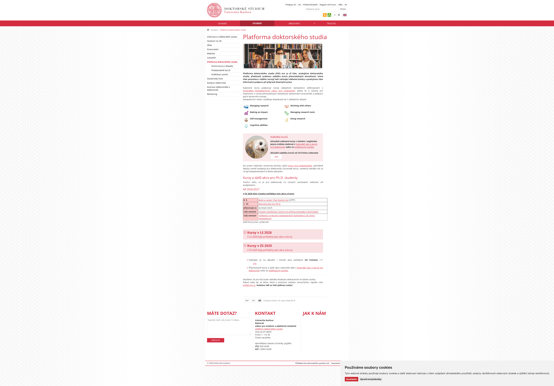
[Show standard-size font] (335, 15)
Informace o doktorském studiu (222, 36)
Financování (213, 49)
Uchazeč (222, 23)
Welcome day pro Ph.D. (269, 204)
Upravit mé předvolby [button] (370, 379)
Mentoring (212, 94)
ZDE (276, 156)
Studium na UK (214, 41)
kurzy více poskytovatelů (300, 165)
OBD (340, 4)
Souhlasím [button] (351, 379)
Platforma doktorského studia (222, 61)
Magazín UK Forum (328, 4)
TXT (253, 300)
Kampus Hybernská (216, 82)
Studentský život (215, 78)
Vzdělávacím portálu (304, 147)
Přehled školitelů (310, 4)
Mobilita (211, 53)
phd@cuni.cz (249, 285)
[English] (344, 15)
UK (346, 4)
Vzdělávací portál (219, 74)
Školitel (331, 23)
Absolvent (294, 23)
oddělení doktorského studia (269, 329)
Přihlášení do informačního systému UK (312, 363)
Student (257, 23)
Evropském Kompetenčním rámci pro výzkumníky (269, 90)
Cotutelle (211, 57)
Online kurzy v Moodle (222, 66)
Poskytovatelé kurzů (220, 70)
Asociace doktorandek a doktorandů (218, 88)
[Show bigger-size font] (339, 15)
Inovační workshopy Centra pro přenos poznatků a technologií (288, 211)
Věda (209, 45)
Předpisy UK (291, 4)
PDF (247, 300)
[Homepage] (208, 30)
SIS (299, 4)
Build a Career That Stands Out (273, 200)
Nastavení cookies (339, 363)
